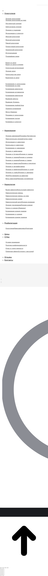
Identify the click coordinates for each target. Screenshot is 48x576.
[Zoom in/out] (7, 567)
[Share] (3, 567)
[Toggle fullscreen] (5, 567)
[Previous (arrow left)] (1, 572)
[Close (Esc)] (1, 567)
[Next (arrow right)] (3, 572)
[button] (18, 6)
